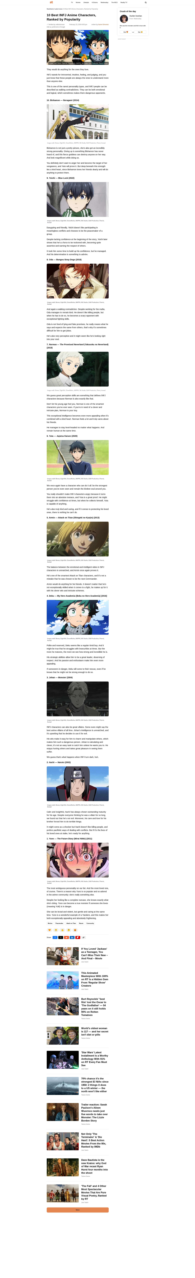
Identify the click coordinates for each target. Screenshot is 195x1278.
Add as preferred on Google (56, 27)
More (78, 1210)
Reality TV (124, 2)
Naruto (81, 923)
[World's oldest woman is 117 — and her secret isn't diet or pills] (78, 1036)
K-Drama (95, 2)
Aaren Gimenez (103, 24)
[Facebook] (55, 937)
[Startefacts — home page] (51, 2)
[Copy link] (83, 937)
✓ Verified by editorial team (56, 24)
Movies (78, 2)
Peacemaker (59, 923)
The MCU (114, 2)
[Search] (146, 2)
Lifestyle (86, 2)
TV (72, 2)
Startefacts (50, 9)
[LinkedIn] (72, 937)
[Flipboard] (77, 937)
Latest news (58, 9)
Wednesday (104, 2)
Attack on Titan (71, 923)
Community (90, 923)
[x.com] (60, 937)
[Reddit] (66, 937)
